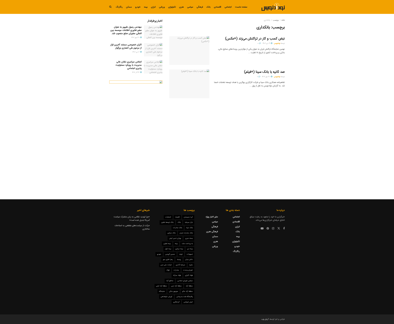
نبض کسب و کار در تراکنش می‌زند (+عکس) (255, 38)
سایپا (191, 265)
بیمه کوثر (168, 249)
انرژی (153, 7)
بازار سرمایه (189, 222)
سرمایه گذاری (180, 265)
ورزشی (162, 7)
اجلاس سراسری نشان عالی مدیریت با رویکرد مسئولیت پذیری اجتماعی (129, 65)
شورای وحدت (188, 270)
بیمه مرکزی (179, 249)
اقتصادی (217, 7)
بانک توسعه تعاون (167, 222)
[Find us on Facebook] (284, 228)
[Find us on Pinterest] (268, 228)
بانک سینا (189, 227)
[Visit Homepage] (273, 7)
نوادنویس (277, 43)
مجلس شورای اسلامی (185, 280)
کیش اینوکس (188, 302)
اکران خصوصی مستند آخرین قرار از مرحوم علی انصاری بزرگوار (126, 46)
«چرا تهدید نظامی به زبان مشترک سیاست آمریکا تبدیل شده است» (132, 218)
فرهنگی (200, 7)
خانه (283, 20)
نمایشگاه (162, 291)
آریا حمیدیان (188, 217)
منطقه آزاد (189, 286)
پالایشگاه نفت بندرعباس (184, 296)
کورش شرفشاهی (166, 296)
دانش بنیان (189, 259)
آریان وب (265, 319)
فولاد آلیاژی (189, 275)
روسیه (179, 259)
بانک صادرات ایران (186, 233)
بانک (208, 7)
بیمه (146, 7)
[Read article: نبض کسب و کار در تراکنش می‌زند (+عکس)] (189, 50)
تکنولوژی (172, 7)
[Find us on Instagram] (273, 228)
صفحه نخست (241, 7)
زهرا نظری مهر (168, 259)
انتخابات (168, 217)
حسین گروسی (170, 254)
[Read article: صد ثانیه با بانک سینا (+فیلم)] (189, 84)
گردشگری (176, 302)
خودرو (138, 7)
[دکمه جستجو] (110, 7)
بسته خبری (189, 238)
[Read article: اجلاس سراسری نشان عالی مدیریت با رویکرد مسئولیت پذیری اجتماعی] (153, 67)
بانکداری (267, 20)
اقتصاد (177, 217)
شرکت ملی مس (166, 265)
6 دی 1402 (136, 52)
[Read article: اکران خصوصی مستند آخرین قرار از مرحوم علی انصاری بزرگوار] (153, 49)
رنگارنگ (119, 7)
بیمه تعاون (167, 243)
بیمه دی (190, 249)
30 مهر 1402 (266, 76)
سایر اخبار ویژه (212, 216)
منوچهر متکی (173, 291)
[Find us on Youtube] (262, 228)
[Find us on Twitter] (278, 228)
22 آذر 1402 (136, 72)
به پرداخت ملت (187, 243)
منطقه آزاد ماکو (187, 291)
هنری (181, 7)
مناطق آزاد (169, 280)
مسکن (129, 7)
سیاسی (190, 7)
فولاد (167, 270)
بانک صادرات (177, 227)
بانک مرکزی (171, 233)
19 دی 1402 (267, 43)
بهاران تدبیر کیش (175, 238)
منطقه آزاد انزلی (161, 286)
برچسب (276, 20)
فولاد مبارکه (177, 275)
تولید (181, 254)
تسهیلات (190, 254)
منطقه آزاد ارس (176, 286)
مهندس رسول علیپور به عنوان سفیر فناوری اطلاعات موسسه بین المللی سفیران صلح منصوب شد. (126, 30)
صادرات (176, 270)
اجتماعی (228, 7)
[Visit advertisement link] (135, 133)
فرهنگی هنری (212, 231)
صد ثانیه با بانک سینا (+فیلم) (264, 71)
